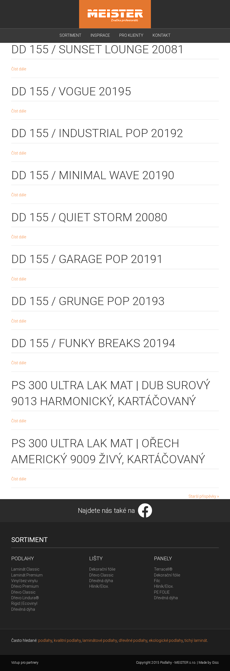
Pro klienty (131, 35)
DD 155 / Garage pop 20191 (87, 259)
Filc (157, 580)
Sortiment (70, 35)
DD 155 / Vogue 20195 (71, 91)
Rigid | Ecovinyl (24, 603)
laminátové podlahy (99, 640)
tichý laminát (196, 640)
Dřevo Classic (23, 592)
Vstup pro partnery (24, 663)
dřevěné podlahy (133, 640)
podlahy (45, 640)
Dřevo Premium (25, 586)
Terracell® (163, 569)
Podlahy (22, 558)
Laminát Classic (25, 569)
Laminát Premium (27, 575)
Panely (163, 558)
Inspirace (100, 35)
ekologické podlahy (166, 640)
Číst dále (18, 69)
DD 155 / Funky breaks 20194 (93, 343)
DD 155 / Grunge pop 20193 (88, 301)
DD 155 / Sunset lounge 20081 (97, 49)
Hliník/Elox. (99, 586)
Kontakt (162, 35)
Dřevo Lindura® (25, 598)
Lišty (96, 558)
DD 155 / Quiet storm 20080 (89, 217)
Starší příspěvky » (203, 496)
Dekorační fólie (102, 569)
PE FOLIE (162, 592)
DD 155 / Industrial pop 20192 (97, 133)
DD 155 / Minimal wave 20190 (92, 175)
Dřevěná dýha (23, 609)
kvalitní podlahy (67, 640)
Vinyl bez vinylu (24, 580)
